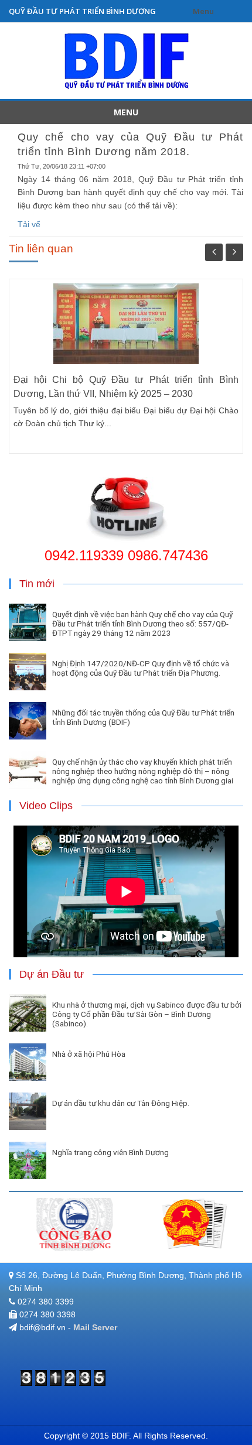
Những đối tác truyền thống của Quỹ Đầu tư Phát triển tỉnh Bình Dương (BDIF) (143, 717)
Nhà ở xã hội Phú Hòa (88, 1054)
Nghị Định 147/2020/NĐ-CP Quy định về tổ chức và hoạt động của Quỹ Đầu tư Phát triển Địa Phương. (140, 668)
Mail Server (95, 1327)
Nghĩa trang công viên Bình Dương (110, 1152)
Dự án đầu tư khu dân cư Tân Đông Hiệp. (120, 1103)
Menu (203, 11)
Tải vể (29, 224)
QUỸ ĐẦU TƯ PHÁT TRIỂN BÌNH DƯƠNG (82, 11)
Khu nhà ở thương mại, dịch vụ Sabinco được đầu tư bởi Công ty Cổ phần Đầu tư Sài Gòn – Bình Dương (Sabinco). (146, 1014)
